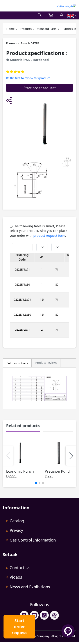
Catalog (17, 520)
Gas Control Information (33, 540)
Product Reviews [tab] (46, 363)
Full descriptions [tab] (17, 363)
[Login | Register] (61, 15)
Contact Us (20, 567)
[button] (9, 101)
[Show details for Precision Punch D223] (59, 453)
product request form (49, 235)
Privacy (16, 530)
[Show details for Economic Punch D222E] (20, 453)
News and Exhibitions (30, 586)
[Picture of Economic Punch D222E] (30, 181)
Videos (16, 577)
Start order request (39, 87)
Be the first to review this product (28, 78)
